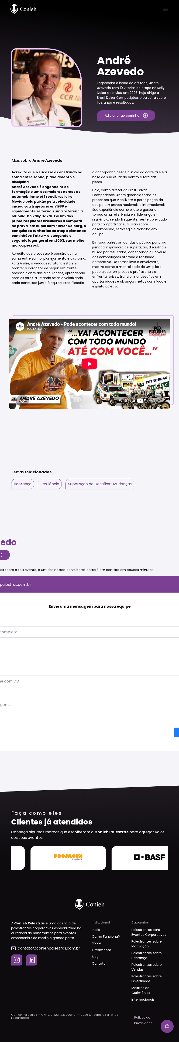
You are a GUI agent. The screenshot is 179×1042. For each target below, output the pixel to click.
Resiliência (49, 484)
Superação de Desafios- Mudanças (100, 484)
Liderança (22, 484)
